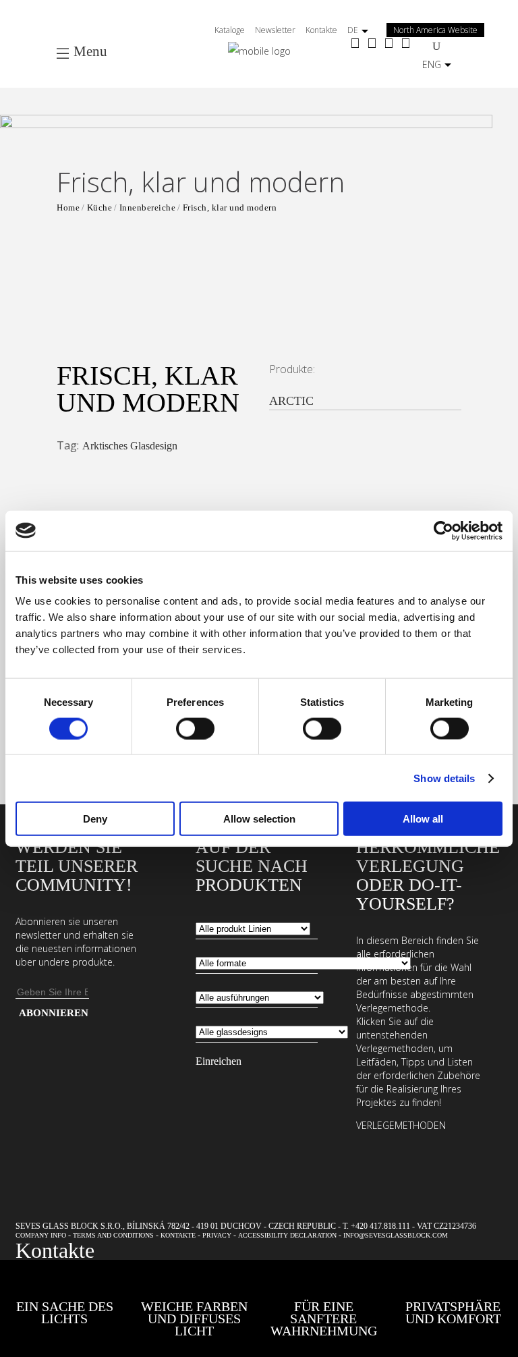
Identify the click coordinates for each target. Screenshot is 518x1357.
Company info (41, 1235)
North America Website (435, 30)
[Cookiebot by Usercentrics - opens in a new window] (443, 530)
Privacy (216, 1235)
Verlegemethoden (401, 1125)
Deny (95, 819)
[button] (246, 204)
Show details (444, 777)
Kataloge (229, 30)
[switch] (195, 728)
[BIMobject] (406, 44)
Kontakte (321, 30)
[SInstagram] (372, 44)
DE (352, 30)
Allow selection (259, 819)
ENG (431, 64)
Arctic (293, 401)
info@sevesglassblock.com (395, 1235)
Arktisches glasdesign (129, 445)
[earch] (439, 45)
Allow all (423, 819)
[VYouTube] (389, 44)
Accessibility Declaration (287, 1235)
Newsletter (275, 30)
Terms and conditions (113, 1235)
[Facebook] (355, 44)
